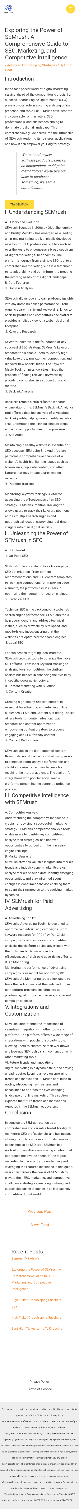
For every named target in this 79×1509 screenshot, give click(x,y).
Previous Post (40, 1211)
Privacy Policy (39, 1382)
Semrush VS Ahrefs (26, 1258)
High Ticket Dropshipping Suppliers (36, 1317)
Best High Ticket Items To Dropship (37, 1328)
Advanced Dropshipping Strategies (32, 65)
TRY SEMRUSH (19, 204)
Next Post (40, 1225)
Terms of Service (39, 1389)
